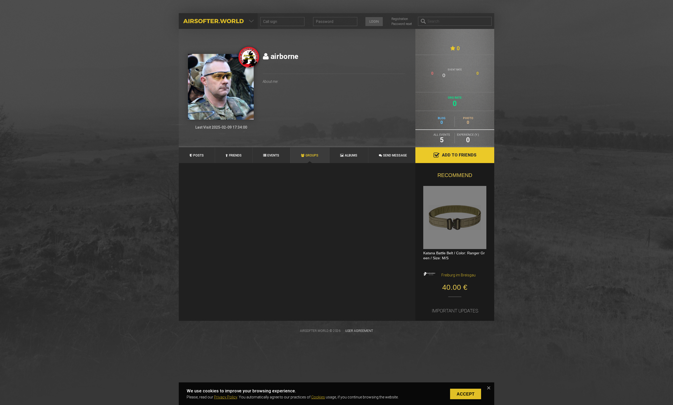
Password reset (401, 24)
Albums (351, 155)
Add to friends (459, 155)
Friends (235, 155)
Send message (395, 155)
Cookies (318, 397)
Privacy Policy (225, 397)
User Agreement (359, 331)
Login (374, 21)
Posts (198, 155)
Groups (311, 155)
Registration (399, 19)
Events (273, 155)
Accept (466, 394)
